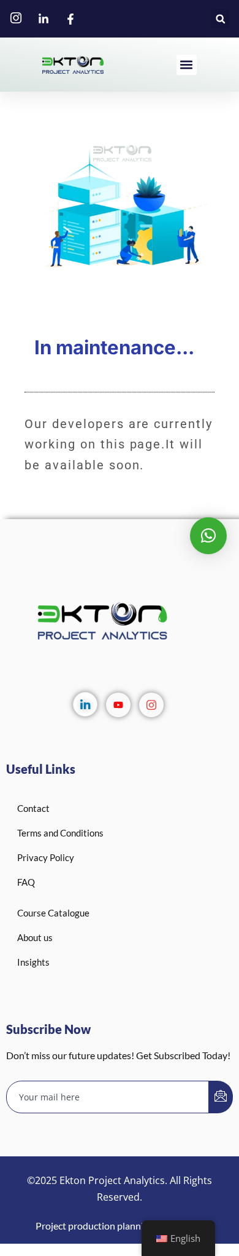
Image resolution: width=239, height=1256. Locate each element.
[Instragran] (151, 705)
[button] (220, 18)
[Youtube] (118, 705)
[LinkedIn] (85, 704)
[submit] (220, 1097)
